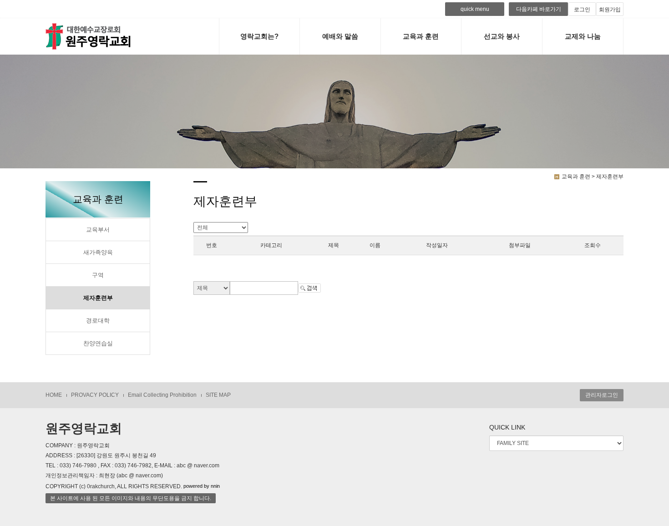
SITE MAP (218, 395)
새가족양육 (98, 252)
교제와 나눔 (583, 36)
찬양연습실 (98, 343)
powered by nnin (201, 486)
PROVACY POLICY (95, 395)
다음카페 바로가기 (538, 9)
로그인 (582, 9)
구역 (98, 275)
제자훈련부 (98, 298)
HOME (54, 395)
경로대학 (98, 321)
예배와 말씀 (340, 36)
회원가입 (610, 9)
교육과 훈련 (421, 36)
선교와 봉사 (502, 36)
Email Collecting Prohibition (162, 395)
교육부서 (98, 230)
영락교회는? (259, 36)
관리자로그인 (601, 395)
